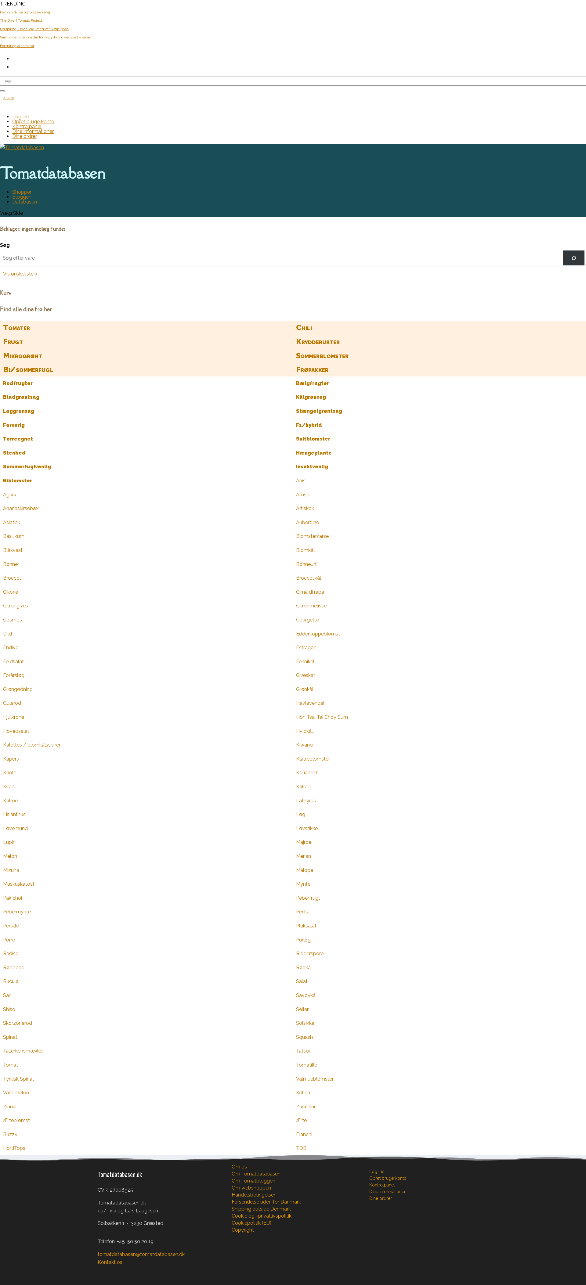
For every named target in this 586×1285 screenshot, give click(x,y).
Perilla (302, 912)
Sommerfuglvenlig (27, 467)
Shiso (9, 1009)
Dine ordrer (24, 136)
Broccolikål (308, 578)
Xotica (303, 1093)
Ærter (302, 1120)
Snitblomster (313, 439)
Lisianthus (14, 814)
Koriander (307, 773)
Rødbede (13, 967)
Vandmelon (16, 1093)
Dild (7, 634)
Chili (304, 327)
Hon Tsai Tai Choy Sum (322, 717)
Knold (9, 773)
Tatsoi (303, 1051)
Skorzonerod (17, 1023)
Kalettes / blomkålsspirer (31, 745)
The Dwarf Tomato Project (21, 20)
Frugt (13, 341)
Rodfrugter (18, 383)
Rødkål (304, 967)
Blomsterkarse (312, 536)
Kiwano (304, 745)
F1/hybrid (309, 425)
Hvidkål (304, 731)
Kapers (11, 759)
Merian (303, 856)
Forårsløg (13, 675)
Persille (11, 926)
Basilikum (13, 536)
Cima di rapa (310, 592)
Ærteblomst (16, 1120)
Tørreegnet (18, 439)
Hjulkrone (13, 717)
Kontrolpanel (27, 126)
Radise (10, 953)
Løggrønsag (18, 411)
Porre (9, 940)
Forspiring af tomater (17, 46)
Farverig (14, 425)
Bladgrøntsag (21, 397)
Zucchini (305, 1107)
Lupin (9, 842)
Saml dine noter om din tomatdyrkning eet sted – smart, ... (48, 37)
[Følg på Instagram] (115, 1272)
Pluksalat (306, 926)
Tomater (16, 327)
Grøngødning (18, 689)
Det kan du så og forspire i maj (25, 12)
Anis (301, 481)
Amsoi (303, 495)
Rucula (11, 981)
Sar (6, 995)
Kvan (8, 787)
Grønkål (304, 689)
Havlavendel (310, 703)
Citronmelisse (311, 606)
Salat (302, 981)
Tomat (10, 1065)
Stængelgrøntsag (319, 411)
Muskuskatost (18, 884)
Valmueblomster (315, 1079)
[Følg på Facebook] (102, 1272)
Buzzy (10, 1134)
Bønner (11, 564)
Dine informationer (33, 131)
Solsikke (305, 1023)
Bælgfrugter (312, 383)
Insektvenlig (312, 467)
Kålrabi (304, 787)
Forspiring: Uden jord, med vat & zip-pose (34, 29)
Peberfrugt (308, 898)
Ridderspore (310, 953)
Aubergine (307, 522)
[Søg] (573, 257)
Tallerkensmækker (23, 1051)
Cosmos (12, 620)
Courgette (307, 620)
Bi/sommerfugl (28, 369)
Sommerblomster (322, 355)
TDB (301, 1148)
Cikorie (10, 592)
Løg (300, 814)
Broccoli (12, 578)
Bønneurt (306, 564)
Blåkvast (13, 550)
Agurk (9, 495)
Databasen (24, 202)
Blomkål (305, 550)
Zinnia (9, 1107)
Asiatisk (11, 522)
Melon (10, 856)
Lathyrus (306, 801)
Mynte (303, 884)
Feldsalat (13, 661)
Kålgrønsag (311, 397)
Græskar (305, 675)
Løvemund (15, 828)
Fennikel (305, 661)
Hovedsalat (16, 731)
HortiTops (14, 1148)
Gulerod (12, 703)
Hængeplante (314, 453)
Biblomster (17, 481)
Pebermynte (17, 912)
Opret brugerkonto (33, 121)
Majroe (303, 842)
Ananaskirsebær (21, 508)
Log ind (20, 117)
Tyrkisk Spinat (18, 1079)
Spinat (10, 1037)
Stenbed (14, 453)
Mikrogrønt (22, 355)
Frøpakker (312, 369)
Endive (10, 647)
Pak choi (12, 898)
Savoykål (306, 995)
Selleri (302, 1009)
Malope (304, 870)
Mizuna (11, 870)
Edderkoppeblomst (318, 634)
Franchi (304, 1134)
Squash (304, 1037)
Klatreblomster (313, 759)
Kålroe (10, 801)
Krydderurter (318, 341)
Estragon (306, 647)
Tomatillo (306, 1065)
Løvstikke (307, 828)
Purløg (303, 940)
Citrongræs (15, 606)
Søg (5, 245)
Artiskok (305, 508)
